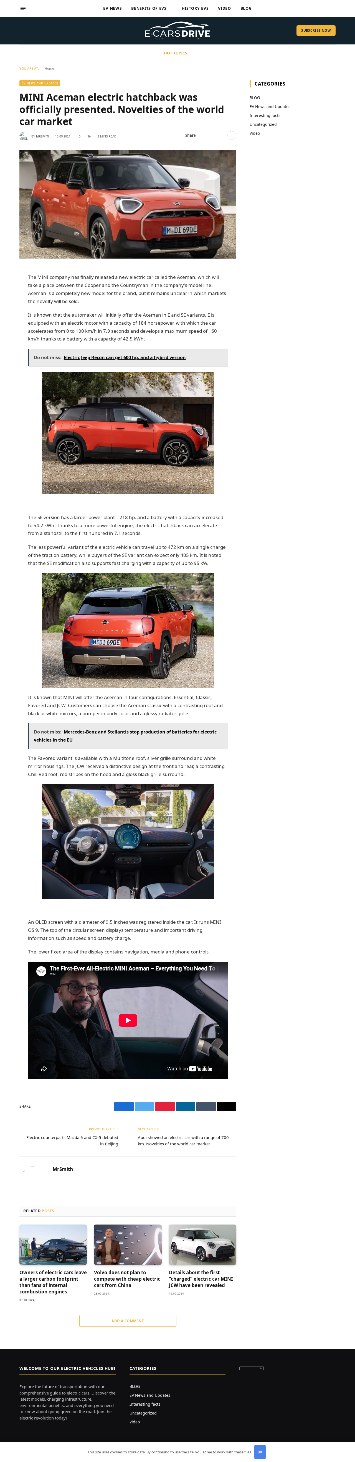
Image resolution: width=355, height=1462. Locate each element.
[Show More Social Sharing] (231, 135)
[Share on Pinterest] (221, 135)
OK (260, 1452)
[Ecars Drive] (177, 30)
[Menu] (23, 8)
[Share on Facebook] (203, 135)
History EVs (195, 8)
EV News (112, 8)
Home (49, 68)
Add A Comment (127, 1320)
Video (224, 8)
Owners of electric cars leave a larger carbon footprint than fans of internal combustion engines (53, 1282)
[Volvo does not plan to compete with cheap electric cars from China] (127, 1245)
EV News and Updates (40, 83)
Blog (246, 8)
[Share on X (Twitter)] (212, 135)
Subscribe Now (316, 30)
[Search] (333, 8)
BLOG (255, 97)
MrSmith (43, 136)
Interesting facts (265, 115)
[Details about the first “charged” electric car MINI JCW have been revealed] (202, 1245)
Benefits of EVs (149, 8)
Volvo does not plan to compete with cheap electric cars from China (127, 1278)
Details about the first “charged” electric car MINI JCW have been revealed (201, 1278)
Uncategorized (263, 124)
